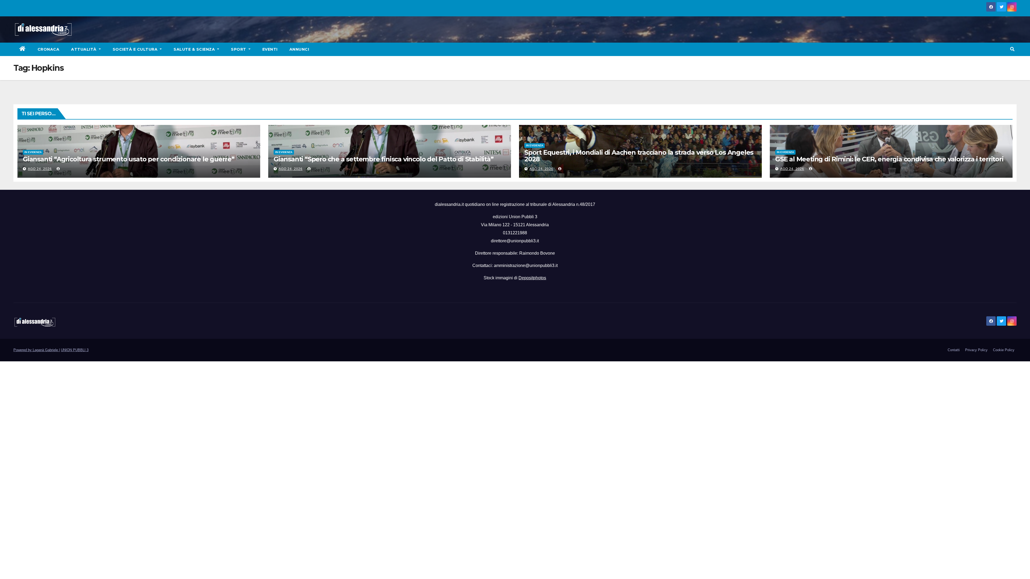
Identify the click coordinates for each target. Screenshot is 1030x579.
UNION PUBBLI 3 (75, 350)
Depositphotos (532, 278)
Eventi (270, 49)
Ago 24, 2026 (40, 169)
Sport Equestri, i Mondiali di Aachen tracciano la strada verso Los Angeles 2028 (638, 156)
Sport (239, 49)
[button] (1012, 49)
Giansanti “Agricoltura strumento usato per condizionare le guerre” (128, 159)
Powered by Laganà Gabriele (36, 350)
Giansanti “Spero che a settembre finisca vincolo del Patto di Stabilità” (384, 159)
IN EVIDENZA (33, 152)
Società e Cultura (136, 49)
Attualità (84, 49)
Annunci (299, 49)
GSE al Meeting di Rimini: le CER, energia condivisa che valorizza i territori (889, 159)
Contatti (954, 350)
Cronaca (49, 49)
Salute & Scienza (195, 49)
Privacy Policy (976, 350)
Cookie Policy (1003, 350)
